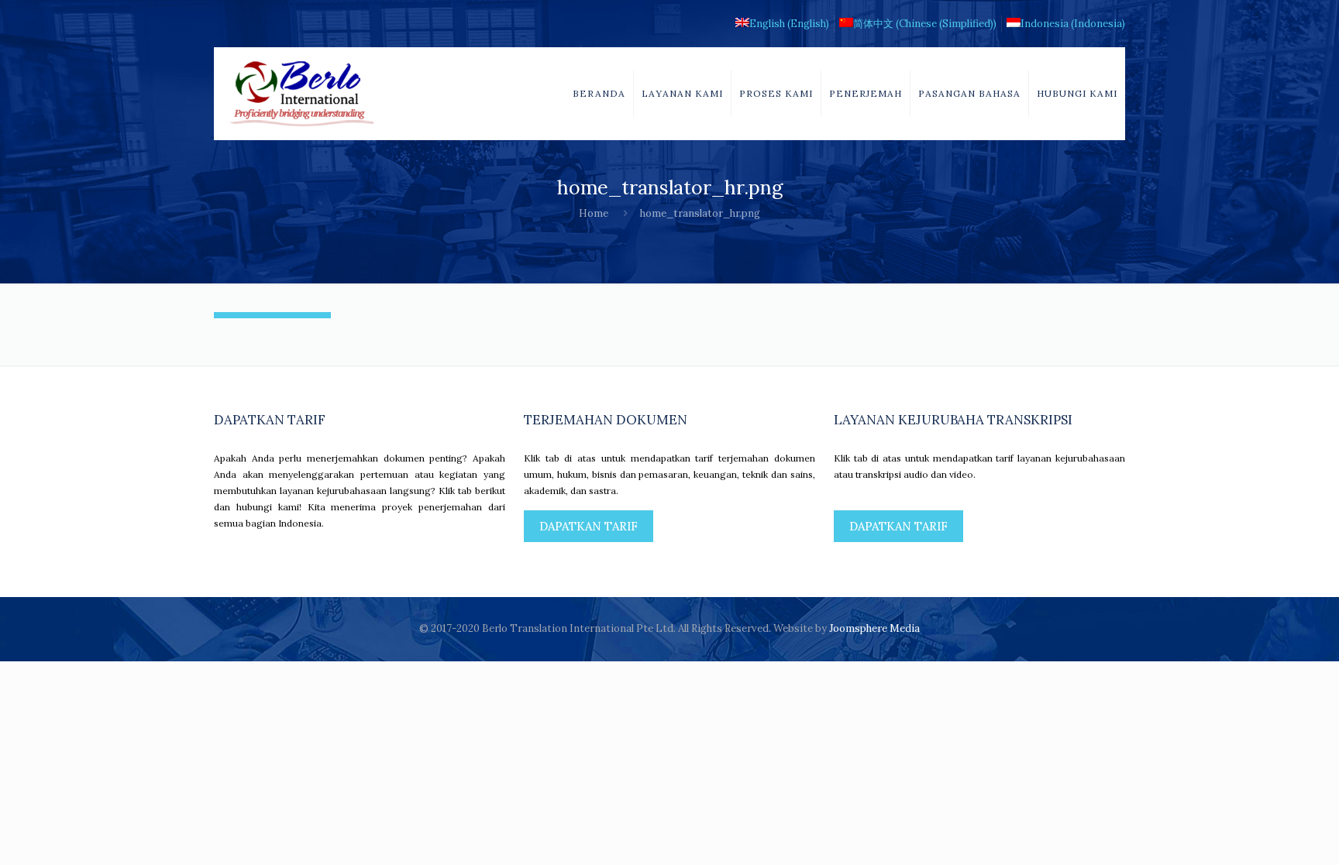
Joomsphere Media (874, 628)
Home (593, 213)
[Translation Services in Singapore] (301, 93)
